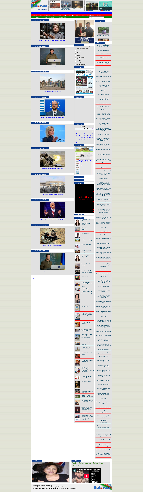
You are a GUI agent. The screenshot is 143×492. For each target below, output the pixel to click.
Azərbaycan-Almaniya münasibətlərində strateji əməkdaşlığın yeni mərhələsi (87, 417)
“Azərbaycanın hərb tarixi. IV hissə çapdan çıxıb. (88, 401)
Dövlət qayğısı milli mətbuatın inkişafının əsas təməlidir (87, 314)
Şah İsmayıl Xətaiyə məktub (103, 67)
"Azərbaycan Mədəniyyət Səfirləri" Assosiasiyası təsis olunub (103, 281)
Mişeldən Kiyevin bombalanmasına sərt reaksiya (52, 117)
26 (82, 140)
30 (92, 140)
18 (79, 137)
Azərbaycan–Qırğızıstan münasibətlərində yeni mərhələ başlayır (103, 129)
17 (76, 137)
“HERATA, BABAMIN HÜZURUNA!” (103, 72)
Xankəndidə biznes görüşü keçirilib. (86, 348)
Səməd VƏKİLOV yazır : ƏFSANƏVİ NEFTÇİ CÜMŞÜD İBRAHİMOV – (103, 326)
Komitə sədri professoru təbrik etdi (103, 150)
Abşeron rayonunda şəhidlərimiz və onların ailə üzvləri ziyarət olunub (103, 195)
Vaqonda (103, 90)
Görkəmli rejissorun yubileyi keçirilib (103, 416)
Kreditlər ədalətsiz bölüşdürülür (103, 335)
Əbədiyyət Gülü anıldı (103, 349)
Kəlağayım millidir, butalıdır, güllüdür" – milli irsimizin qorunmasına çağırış (87, 284)
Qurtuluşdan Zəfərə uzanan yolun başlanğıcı (103, 376)
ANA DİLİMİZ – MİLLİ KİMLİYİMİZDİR (87, 330)
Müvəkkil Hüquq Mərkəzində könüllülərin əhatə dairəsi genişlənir (103, 296)
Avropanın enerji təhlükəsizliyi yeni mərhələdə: (86, 257)
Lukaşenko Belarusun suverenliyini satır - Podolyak (52, 66)
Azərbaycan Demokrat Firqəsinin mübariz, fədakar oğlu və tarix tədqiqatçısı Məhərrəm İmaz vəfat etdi (87, 410)
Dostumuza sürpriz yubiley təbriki (83, 13)
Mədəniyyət (79, 62)
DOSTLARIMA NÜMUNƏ (55, 8)
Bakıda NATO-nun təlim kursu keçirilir (52, 91)
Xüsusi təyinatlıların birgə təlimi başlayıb (52, 245)
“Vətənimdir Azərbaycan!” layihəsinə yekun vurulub (103, 339)
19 (82, 137)
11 (79, 135)
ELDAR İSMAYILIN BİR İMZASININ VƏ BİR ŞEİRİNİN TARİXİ (103, 455)
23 (92, 137)
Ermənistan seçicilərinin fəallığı (103, 449)
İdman (78, 54)
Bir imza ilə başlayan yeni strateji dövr (103, 371)
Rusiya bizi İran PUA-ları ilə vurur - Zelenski (52, 271)
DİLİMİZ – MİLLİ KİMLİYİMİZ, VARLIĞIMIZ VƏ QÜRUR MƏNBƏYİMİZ (88, 369)
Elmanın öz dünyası (86, 244)
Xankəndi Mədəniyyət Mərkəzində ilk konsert (103, 366)
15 (90, 135)
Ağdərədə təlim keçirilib (103, 286)
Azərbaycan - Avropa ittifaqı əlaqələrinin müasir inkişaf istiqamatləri (103, 265)
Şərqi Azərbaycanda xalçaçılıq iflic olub (86, 251)
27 (84, 140)
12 (82, 135)
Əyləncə (79, 58)
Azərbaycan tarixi (81, 51)
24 (76, 140)
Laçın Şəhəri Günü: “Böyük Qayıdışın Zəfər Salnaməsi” (87, 391)
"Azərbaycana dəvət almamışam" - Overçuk (104, 9)
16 (92, 135)
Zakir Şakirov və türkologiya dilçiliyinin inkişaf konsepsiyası (103, 445)
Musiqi (78, 55)
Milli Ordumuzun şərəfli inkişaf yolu (103, 312)
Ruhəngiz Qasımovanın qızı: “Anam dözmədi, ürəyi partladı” (53, 40)
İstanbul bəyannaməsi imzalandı (103, 431)
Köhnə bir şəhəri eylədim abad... (103, 231)
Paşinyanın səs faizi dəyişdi (103, 407)
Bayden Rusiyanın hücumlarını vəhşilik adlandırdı (52, 219)
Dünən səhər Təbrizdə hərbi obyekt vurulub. (103, 421)
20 (84, 137)
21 (87, 137)
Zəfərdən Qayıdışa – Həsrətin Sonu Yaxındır (87, 396)
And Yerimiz (88, 8)
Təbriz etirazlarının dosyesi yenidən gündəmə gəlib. (103, 426)
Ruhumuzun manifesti (87, 293)
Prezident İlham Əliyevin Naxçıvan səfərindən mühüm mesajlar (103, 108)
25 (79, 140)
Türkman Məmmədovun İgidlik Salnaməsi (103, 307)
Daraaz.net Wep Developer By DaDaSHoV (50, 487)
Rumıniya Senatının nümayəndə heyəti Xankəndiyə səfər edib (87, 290)
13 (84, 135)
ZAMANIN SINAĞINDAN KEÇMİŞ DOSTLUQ (66, 9)
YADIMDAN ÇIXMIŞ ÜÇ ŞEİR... (103, 81)
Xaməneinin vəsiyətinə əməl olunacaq (103, 389)
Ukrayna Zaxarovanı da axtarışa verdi (52, 143)
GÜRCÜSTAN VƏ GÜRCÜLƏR (77, 9)
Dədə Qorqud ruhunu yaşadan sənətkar (103, 402)
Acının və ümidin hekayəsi (86, 323)
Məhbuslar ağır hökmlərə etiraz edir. (103, 302)
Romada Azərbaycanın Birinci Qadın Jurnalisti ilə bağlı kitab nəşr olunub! (103, 275)
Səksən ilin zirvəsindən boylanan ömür (103, 77)
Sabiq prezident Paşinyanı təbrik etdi (103, 440)
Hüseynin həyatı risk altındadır (103, 331)
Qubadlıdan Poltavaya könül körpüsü (103, 290)
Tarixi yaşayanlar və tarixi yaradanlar (103, 361)
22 (90, 137)
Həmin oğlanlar (85, 233)
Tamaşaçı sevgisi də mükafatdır (103, 353)
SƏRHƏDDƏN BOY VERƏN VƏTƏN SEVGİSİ (103, 63)
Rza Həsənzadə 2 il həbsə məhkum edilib (87, 271)
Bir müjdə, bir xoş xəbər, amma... (103, 58)
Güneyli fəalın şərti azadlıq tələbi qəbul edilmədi (103, 435)
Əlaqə (39, 9)
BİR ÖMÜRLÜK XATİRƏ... (103, 380)
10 (76, 135)
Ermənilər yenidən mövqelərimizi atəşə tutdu (52, 168)
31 (76, 142)
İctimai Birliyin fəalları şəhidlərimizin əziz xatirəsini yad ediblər (87, 336)
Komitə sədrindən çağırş (103, 50)
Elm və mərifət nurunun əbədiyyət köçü (87, 361)
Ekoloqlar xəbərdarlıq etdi (88, 240)
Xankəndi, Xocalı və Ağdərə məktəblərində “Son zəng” (103, 394)
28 (87, 140)
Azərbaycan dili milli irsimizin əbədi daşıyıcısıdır (86, 378)
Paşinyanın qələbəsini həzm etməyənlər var (103, 411)
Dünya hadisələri (81, 57)
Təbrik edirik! (85, 276)
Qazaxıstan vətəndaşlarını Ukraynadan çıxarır (52, 194)
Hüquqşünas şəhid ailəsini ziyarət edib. (103, 166)
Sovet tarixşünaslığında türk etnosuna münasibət (103, 98)
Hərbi (78, 52)
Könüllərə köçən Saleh (103, 384)
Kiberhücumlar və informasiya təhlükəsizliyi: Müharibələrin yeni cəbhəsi (111, 13)
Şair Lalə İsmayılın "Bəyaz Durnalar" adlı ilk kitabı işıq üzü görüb (103, 161)
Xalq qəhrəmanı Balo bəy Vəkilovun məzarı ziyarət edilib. (103, 345)
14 (87, 135)
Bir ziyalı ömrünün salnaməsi (86, 264)
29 (90, 140)
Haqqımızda (44, 9)
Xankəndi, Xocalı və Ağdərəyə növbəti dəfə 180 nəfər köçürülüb (103, 321)
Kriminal (79, 60)
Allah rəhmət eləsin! (103, 356)
